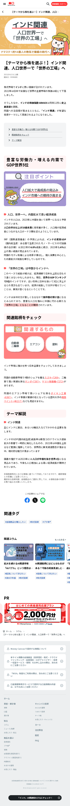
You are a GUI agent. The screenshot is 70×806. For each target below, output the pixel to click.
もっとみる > (60, 539)
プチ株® (7, 745)
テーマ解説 (16, 140)
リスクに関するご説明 (51, 781)
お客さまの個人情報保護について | (34, 781)
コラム (19, 631)
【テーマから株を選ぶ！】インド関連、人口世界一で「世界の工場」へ (34, 634)
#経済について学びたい (15, 573)
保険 (5, 749)
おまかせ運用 (9, 765)
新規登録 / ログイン (59, 4)
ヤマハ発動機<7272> (53, 381)
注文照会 (39, 730)
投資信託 (7, 742)
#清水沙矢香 (10, 577)
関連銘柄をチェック (20, 134)
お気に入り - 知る (10, 732)
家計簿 (6, 715)
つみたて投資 (40, 711)
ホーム (9, 631)
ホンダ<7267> (32, 381)
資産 (5, 707)
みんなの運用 (40, 707)
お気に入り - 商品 (10, 769)
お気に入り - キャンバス (43, 719)
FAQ (37, 740)
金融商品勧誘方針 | (17, 781)
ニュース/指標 (9, 728)
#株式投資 (23, 577)
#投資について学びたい (46, 573)
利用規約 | (29, 784)
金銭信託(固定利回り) (12, 753)
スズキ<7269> (51, 377)
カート (38, 724)
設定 (37, 735)
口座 (5, 711)
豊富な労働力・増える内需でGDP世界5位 (30, 129)
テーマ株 (38, 715)
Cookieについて (38, 784)
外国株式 (7, 761)
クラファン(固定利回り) (12, 757)
